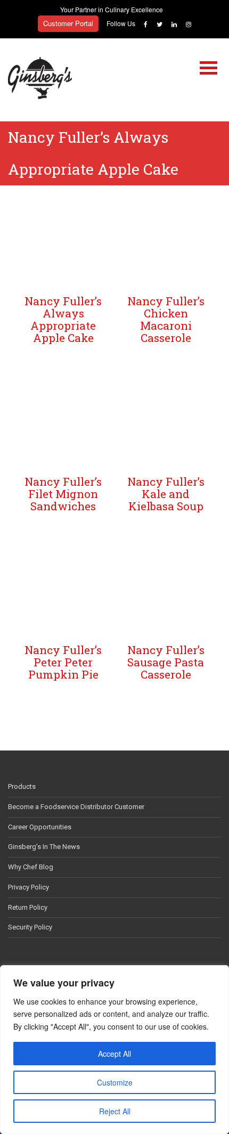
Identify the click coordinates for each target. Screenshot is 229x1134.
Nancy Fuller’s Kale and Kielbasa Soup (166, 493)
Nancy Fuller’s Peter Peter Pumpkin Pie (63, 662)
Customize (115, 1082)
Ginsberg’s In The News (44, 847)
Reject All (114, 1111)
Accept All (114, 1053)
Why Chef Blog (30, 867)
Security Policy (30, 927)
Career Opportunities (39, 827)
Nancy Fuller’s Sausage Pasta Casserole (166, 662)
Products (22, 786)
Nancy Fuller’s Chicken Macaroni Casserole (166, 319)
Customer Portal (68, 23)
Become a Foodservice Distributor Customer (76, 807)
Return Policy (27, 907)
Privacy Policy (28, 887)
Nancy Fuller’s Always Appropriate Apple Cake (63, 319)
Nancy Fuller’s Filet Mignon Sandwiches (63, 493)
